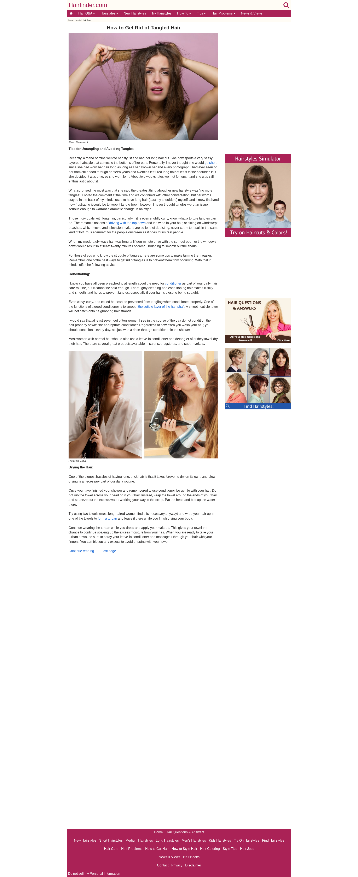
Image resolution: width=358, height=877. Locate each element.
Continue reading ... (83, 551)
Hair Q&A (85, 13)
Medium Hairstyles (139, 840)
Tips (200, 13)
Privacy (176, 865)
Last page (109, 551)
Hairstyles (108, 13)
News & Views (251, 13)
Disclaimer (193, 865)
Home (70, 20)
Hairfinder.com (88, 5)
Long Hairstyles (167, 840)
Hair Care (87, 20)
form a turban (107, 518)
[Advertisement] (144, 597)
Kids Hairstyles (220, 840)
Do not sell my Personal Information (94, 873)
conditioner (173, 283)
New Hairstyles (135, 13)
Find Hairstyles (273, 840)
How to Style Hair (184, 848)
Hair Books (191, 857)
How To (183, 13)
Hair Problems (222, 13)
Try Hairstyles (161, 13)
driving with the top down (127, 223)
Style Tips (230, 848)
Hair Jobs (247, 848)
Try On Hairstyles (246, 840)
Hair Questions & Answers (185, 832)
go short (210, 162)
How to (78, 20)
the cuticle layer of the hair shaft (161, 306)
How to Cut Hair (157, 848)
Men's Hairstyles (194, 840)
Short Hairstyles (111, 840)
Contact (162, 865)
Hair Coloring (210, 848)
